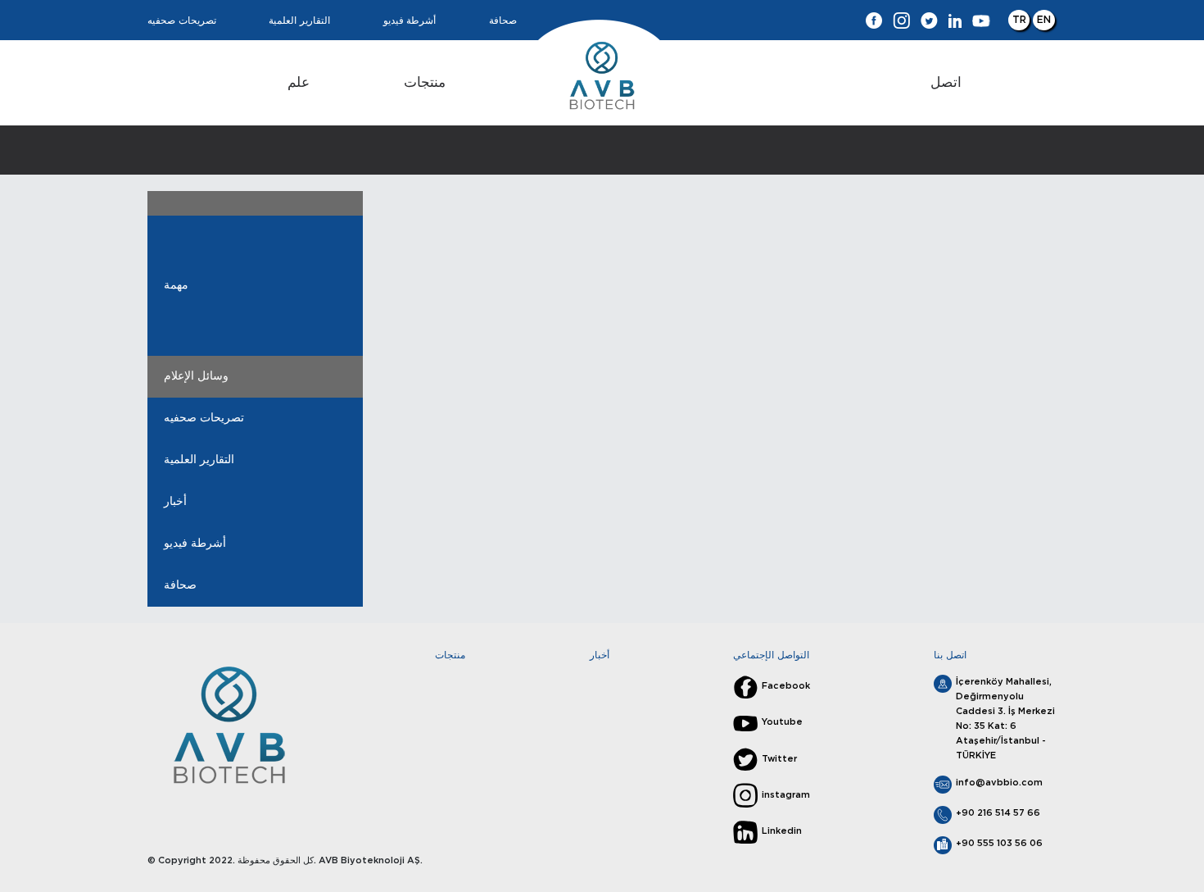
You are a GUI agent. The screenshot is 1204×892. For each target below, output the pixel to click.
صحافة (503, 20)
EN (1044, 20)
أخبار (175, 501)
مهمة (176, 285)
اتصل (946, 82)
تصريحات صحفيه (181, 20)
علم (298, 82)
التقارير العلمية (299, 20)
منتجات (425, 82)
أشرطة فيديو (410, 20)
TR (1019, 20)
